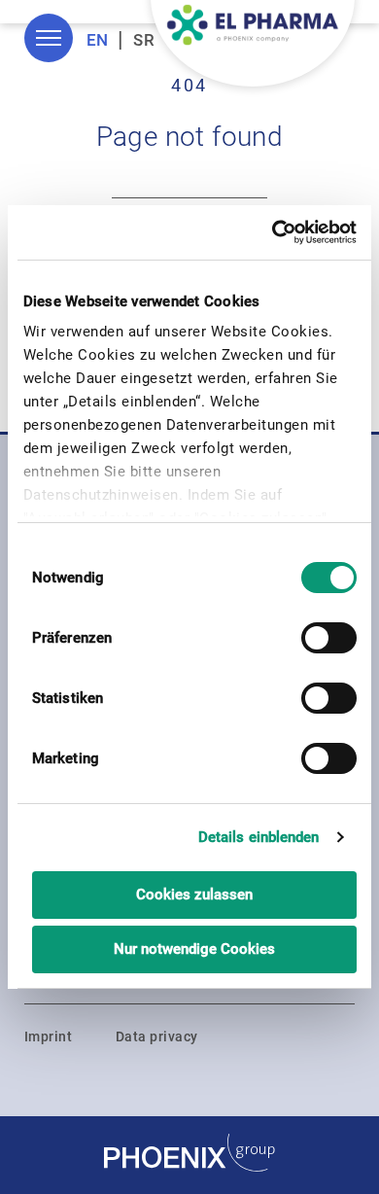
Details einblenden (259, 837)
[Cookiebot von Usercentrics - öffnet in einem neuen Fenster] (273, 232)
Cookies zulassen (194, 894)
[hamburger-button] (48, 38)
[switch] (329, 637)
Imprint (48, 1036)
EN (97, 40)
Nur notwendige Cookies (194, 949)
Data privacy (157, 1036)
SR (144, 40)
